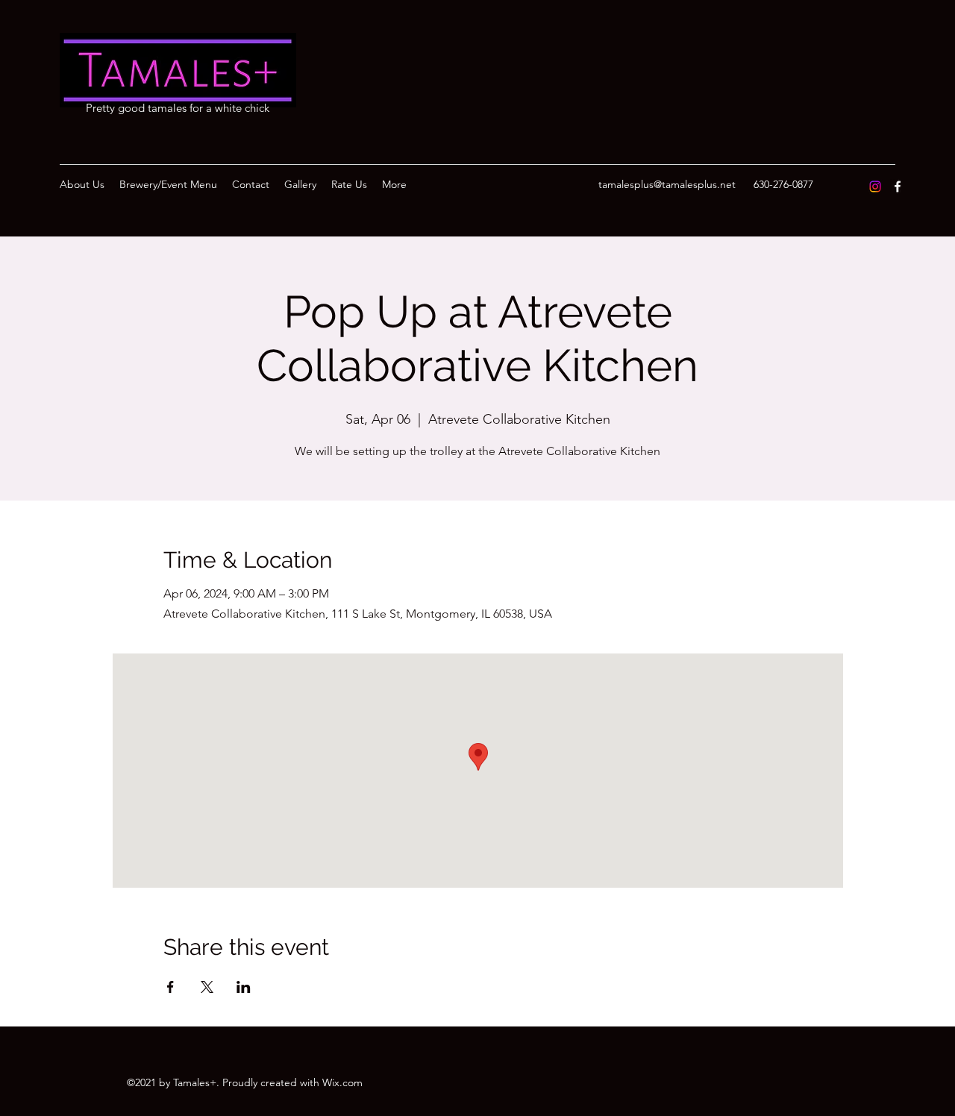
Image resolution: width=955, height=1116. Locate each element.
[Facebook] (897, 186)
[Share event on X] (207, 987)
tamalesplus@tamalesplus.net (667, 184)
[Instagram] (875, 186)
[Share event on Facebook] (170, 987)
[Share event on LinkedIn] (244, 987)
